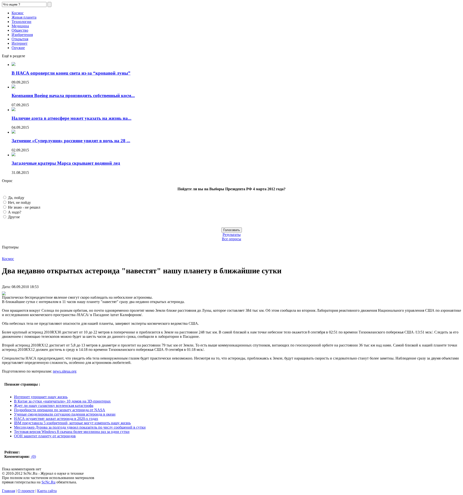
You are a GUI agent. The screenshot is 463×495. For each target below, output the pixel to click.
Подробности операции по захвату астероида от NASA (59, 410)
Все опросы (231, 239)
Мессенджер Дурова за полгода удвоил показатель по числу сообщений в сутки (80, 427)
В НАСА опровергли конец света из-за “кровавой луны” (71, 73)
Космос (18, 13)
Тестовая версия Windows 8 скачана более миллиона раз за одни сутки (71, 432)
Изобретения (22, 35)
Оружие (18, 48)
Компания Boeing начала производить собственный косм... (73, 95)
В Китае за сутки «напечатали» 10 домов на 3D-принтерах (62, 401)
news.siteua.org (64, 371)
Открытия (20, 39)
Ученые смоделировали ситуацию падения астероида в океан (65, 414)
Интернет (19, 43)
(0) (33, 456)
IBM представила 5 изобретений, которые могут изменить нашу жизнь (72, 423)
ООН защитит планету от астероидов (45, 436)
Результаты (232, 235)
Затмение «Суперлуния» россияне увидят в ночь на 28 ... (71, 140)
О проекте (26, 491)
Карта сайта (47, 491)
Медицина (20, 26)
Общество (20, 30)
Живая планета (24, 17)
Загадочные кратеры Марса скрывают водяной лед (66, 163)
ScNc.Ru (48, 482)
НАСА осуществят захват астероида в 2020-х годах (56, 419)
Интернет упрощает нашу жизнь (41, 397)
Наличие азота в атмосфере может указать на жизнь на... (71, 118)
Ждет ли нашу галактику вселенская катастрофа (53, 405)
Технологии (21, 22)
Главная (8, 491)
